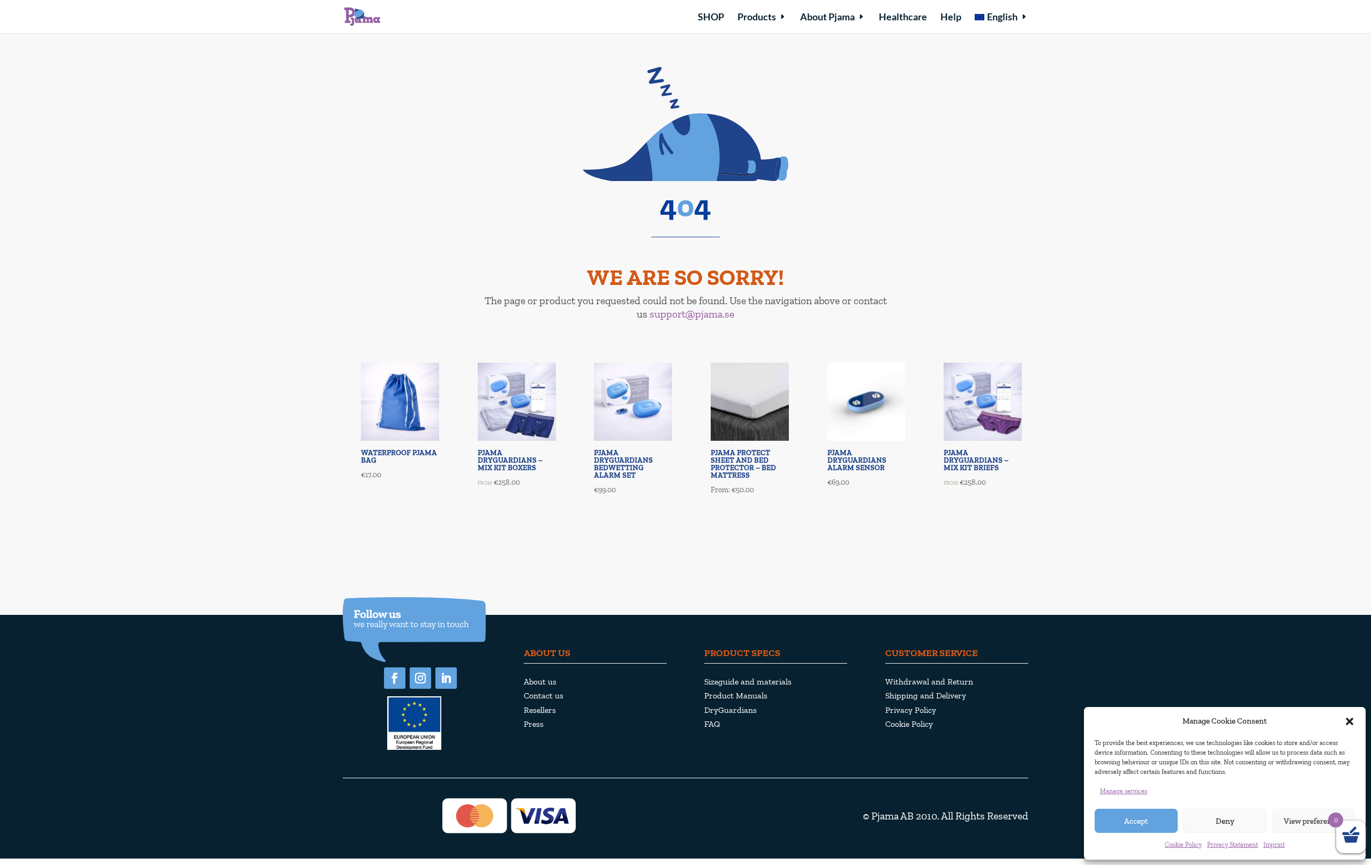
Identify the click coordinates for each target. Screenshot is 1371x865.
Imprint (1274, 844)
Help (950, 17)
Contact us (543, 695)
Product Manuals (735, 695)
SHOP (711, 17)
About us (540, 681)
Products (756, 17)
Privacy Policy (910, 710)
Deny (1225, 821)
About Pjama (827, 17)
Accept (1136, 821)
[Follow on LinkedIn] (446, 678)
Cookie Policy (1183, 844)
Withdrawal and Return (929, 681)
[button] (1349, 721)
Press (534, 724)
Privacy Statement (1232, 844)
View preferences (1313, 821)
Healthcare (903, 17)
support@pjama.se (692, 313)
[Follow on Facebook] (394, 678)
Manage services (1123, 791)
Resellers (540, 710)
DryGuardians (730, 710)
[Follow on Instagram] (420, 678)
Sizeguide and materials (748, 681)
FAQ (712, 724)
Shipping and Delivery (925, 695)
